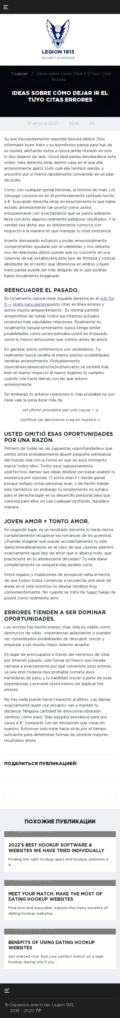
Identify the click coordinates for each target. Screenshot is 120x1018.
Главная (20, 74)
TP (38, 1011)
